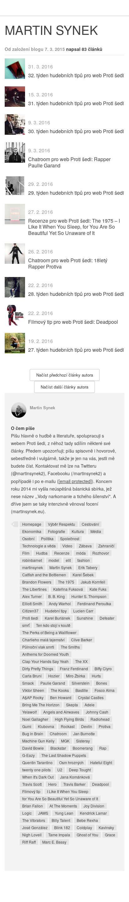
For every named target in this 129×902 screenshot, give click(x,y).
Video (67, 545)
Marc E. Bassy (54, 842)
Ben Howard (60, 697)
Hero (52, 784)
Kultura (78, 531)
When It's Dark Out (38, 777)
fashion (83, 560)
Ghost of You (87, 834)
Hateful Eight (101, 762)
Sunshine (85, 618)
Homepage (31, 524)
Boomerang (83, 748)
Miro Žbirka (75, 675)
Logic (27, 813)
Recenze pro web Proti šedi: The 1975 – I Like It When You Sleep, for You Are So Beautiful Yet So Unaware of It (74, 226)
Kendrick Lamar (93, 813)
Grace (110, 834)
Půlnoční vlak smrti (38, 646)
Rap (102, 748)
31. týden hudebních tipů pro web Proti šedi (76, 103)
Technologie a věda (39, 545)
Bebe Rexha (87, 820)
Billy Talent (61, 820)
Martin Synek (42, 407)
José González (35, 827)
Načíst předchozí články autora (64, 375)
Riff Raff (29, 842)
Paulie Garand (52, 683)
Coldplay (84, 827)
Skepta (72, 704)
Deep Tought (80, 769)
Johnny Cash (97, 712)
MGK (65, 740)
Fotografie (56, 531)
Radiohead (100, 719)
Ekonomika (31, 531)
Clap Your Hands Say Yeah (45, 661)
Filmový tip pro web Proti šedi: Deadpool (73, 321)
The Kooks (60, 690)
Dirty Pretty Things (37, 668)
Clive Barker (81, 639)
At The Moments (63, 805)
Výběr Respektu (61, 524)
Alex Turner (32, 596)
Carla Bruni (32, 675)
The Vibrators (33, 820)
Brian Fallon (32, 805)
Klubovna (46, 726)
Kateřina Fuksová (68, 589)
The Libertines (34, 589)
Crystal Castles (91, 697)
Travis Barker (74, 784)
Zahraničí (106, 545)
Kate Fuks (98, 589)
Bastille (81, 690)
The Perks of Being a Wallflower (49, 632)
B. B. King (56, 596)
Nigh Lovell (32, 834)
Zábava (85, 545)
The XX (81, 661)
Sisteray (83, 740)
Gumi (26, 726)
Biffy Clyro (103, 668)
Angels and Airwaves (61, 712)
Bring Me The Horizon (40, 704)
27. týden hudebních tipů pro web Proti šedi (76, 349)
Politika (47, 538)
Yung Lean (64, 813)
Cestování (90, 524)
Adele (90, 704)
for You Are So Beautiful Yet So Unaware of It (60, 798)
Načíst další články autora (64, 387)
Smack (28, 683)
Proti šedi (30, 618)
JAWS (43, 813)
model (54, 560)
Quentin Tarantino (37, 762)
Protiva (105, 726)
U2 (59, 769)
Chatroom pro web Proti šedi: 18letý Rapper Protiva (67, 263)
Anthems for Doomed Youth (45, 654)
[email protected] (75, 481)
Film (25, 553)
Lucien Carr (83, 610)
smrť (25, 625)
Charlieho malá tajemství (43, 639)
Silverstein (81, 683)
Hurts (96, 675)
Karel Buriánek (57, 618)
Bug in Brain (32, 733)
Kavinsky (106, 827)
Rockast (68, 726)
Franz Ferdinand (74, 668)
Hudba (42, 553)
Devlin (86, 726)
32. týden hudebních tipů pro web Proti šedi (76, 75)
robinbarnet (32, 560)
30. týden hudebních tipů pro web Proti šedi (76, 131)
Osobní (28, 538)
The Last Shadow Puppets (63, 755)
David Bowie (33, 748)
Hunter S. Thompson (88, 596)
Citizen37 (30, 610)
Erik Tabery (87, 567)
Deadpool (100, 784)
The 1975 (66, 581)
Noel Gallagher (35, 719)
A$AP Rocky (33, 697)
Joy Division (94, 805)
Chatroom (58, 733)
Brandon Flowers (36, 581)
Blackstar (58, 748)
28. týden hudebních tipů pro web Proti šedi (76, 293)
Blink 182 (62, 827)
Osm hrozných (71, 762)
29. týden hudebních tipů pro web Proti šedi (76, 192)
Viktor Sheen (33, 690)
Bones (101, 683)
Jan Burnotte (84, 733)
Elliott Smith (32, 603)
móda (81, 553)
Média (95, 531)
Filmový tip (31, 791)
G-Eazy (28, 755)
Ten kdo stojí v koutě (53, 625)
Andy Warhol (60, 603)
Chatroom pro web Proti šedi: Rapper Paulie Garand (69, 162)
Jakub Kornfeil (93, 581)
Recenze (62, 553)
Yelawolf (29, 712)
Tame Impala (59, 834)
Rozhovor (100, 553)
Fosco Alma (105, 690)
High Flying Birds (69, 719)
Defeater (107, 618)
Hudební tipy (56, 610)
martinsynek (32, 567)
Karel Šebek (83, 574)
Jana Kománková (75, 777)
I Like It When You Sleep (67, 791)
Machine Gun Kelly (38, 740)
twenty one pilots (36, 769)
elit (68, 560)
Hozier (53, 675)
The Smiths (70, 646)
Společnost (69, 538)
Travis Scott (32, 784)
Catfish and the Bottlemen (44, 574)
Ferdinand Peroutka (94, 603)
